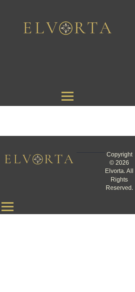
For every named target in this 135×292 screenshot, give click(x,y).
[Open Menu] (68, 96)
